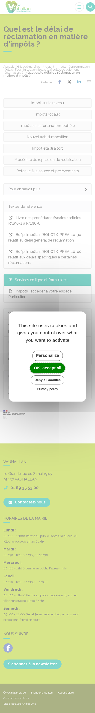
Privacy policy (47, 389)
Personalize (47, 355)
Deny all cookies (48, 380)
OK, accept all (47, 368)
